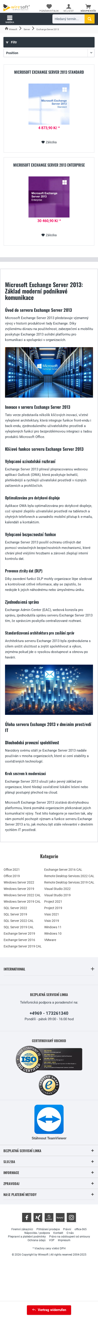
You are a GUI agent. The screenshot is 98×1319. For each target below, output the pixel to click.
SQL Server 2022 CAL (19, 921)
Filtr (13, 42)
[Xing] (37, 1217)
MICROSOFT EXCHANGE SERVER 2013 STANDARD (49, 72)
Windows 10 (53, 933)
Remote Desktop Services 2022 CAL (69, 876)
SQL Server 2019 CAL (19, 927)
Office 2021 (12, 869)
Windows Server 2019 (19, 889)
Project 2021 (53, 901)
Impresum (64, 1240)
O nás (70, 1233)
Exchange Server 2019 (19, 933)
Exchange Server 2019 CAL (23, 946)
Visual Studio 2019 (57, 895)
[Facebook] (26, 1217)
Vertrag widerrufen (52, 1310)
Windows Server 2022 (19, 882)
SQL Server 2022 (15, 908)
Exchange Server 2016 (19, 940)
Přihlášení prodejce (48, 1229)
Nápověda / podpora (37, 1233)
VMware (50, 940)
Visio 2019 (51, 921)
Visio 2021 (51, 914)
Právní (67, 1229)
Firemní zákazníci (22, 1229)
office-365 (81, 1229)
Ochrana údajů (37, 1240)
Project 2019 (53, 908)
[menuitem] (88, 8)
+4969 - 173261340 (49, 1013)
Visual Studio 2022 (57, 889)
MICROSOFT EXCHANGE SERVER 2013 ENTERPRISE (49, 165)
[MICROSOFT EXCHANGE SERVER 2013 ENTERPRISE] (49, 197)
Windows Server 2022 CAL (22, 895)
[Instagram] (71, 1217)
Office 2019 (12, 876)
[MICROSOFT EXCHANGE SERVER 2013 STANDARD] (49, 104)
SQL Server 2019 (15, 914)
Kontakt (58, 1233)
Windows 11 (53, 927)
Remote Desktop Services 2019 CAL (69, 882)
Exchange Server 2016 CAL (63, 869)
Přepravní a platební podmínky (27, 1236)
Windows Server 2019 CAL (22, 901)
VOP (51, 1240)
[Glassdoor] (49, 1217)
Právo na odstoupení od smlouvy (69, 1236)
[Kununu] (60, 1217)
